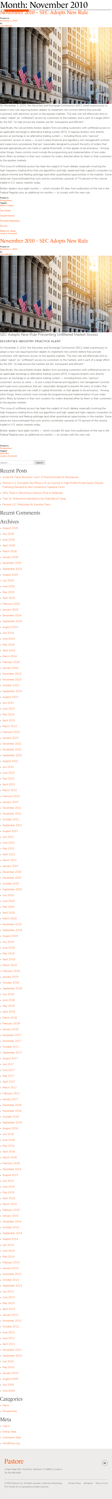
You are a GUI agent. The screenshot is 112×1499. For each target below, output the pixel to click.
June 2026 (8, 540)
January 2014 (10, 1268)
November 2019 (11, 924)
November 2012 (11, 1321)
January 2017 (10, 1099)
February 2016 (11, 1163)
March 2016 (9, 1157)
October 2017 (10, 1047)
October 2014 (10, 1227)
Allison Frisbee (7, 205)
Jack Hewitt (5, 210)
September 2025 (12, 569)
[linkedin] (105, 1463)
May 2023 (8, 714)
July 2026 (8, 534)
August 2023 (10, 697)
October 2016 (10, 1117)
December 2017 (11, 1035)
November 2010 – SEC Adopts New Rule (44, 12)
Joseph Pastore (7, 215)
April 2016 (8, 1152)
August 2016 (10, 1128)
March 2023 (9, 726)
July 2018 (8, 994)
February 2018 (11, 1023)
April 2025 (8, 598)
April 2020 (8, 913)
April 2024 (8, 650)
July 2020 (8, 895)
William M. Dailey (8, 231)
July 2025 (8, 581)
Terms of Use (102, 1483)
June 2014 (8, 1251)
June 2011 (8, 1338)
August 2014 (10, 1239)
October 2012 (10, 1327)
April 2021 (8, 854)
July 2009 (8, 1385)
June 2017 (8, 1070)
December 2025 (11, 563)
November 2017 (11, 1041)
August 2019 (10, 936)
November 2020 (11, 878)
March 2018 (9, 1018)
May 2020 (8, 907)
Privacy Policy (74, 1483)
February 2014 (11, 1262)
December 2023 (11, 674)
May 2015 (8, 1192)
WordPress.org (11, 1443)
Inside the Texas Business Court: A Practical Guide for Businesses (40, 477)
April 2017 (8, 1082)
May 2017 (8, 1076)
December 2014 (11, 1222)
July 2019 (8, 942)
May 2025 (8, 592)
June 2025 (8, 586)
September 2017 (12, 1053)
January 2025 (10, 610)
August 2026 (10, 528)
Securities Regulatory (10, 221)
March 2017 (9, 1087)
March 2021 (9, 860)
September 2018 (12, 988)
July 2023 (8, 703)
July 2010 (8, 1361)
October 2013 (10, 1280)
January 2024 (10, 668)
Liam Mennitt (6, 26)
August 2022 (10, 761)
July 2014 (8, 1245)
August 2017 (10, 1058)
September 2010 (12, 1356)
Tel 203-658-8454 (12, 1473)
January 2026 (10, 557)
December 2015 (11, 1169)
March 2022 (9, 790)
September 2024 (12, 621)
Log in (6, 1426)
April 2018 (8, 1012)
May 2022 (8, 779)
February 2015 (11, 1210)
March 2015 (9, 1204)
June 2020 (8, 901)
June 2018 (8, 1000)
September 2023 (12, 691)
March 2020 (9, 918)
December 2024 (11, 615)
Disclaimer (88, 1483)
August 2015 (10, 1175)
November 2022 (11, 749)
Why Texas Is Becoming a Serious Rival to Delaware (32, 493)
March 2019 (9, 965)
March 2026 (9, 551)
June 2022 (8, 773)
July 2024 (8, 633)
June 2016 (8, 1140)
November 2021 (11, 814)
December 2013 (11, 1274)
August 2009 (10, 1379)
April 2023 (8, 720)
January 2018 (10, 1029)
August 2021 (10, 831)
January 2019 (10, 977)
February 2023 (11, 732)
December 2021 (11, 808)
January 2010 (10, 1373)
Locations (57, 1469)
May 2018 (8, 1006)
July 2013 (8, 1291)
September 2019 (12, 930)
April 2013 (8, 1309)
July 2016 (8, 1134)
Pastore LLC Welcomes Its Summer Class (26, 504)
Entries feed (9, 1432)
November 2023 (11, 680)
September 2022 (12, 755)
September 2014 (12, 1233)
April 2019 (8, 959)
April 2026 (8, 545)
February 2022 (11, 796)
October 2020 (10, 884)
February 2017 (11, 1093)
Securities (4, 453)
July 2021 (8, 837)
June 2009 (8, 1391)
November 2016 (11, 1111)
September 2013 (12, 1286)
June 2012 (8, 1332)
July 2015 (8, 1181)
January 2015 (10, 1216)
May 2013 (8, 1303)
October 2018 (10, 983)
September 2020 (12, 889)
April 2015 (8, 1198)
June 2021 (8, 843)
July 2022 (8, 767)
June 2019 (8, 948)
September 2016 (12, 1122)
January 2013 (10, 1315)
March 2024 (9, 656)
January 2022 (10, 802)
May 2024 (8, 645)
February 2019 (11, 971)
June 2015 (8, 1187)
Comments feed (11, 1437)
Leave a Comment (13, 233)
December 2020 (11, 872)
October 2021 (10, 819)
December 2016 (11, 1105)
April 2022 (8, 784)
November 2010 (11, 1350)
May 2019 (8, 954)
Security (3, 226)
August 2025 (10, 575)
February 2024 (11, 662)
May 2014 (8, 1257)
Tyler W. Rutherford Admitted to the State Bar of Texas (34, 499)
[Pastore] (14, 1461)
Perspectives (6, 200)
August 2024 (10, 627)
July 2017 (8, 1064)
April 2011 (8, 1344)
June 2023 (8, 709)
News (5, 1405)
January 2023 (10, 738)
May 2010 (8, 1367)
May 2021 (8, 849)
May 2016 (8, 1146)
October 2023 (10, 685)
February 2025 (11, 604)
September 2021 (12, 825)
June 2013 (8, 1297)
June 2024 (8, 639)
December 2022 (11, 744)
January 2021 (10, 866)
